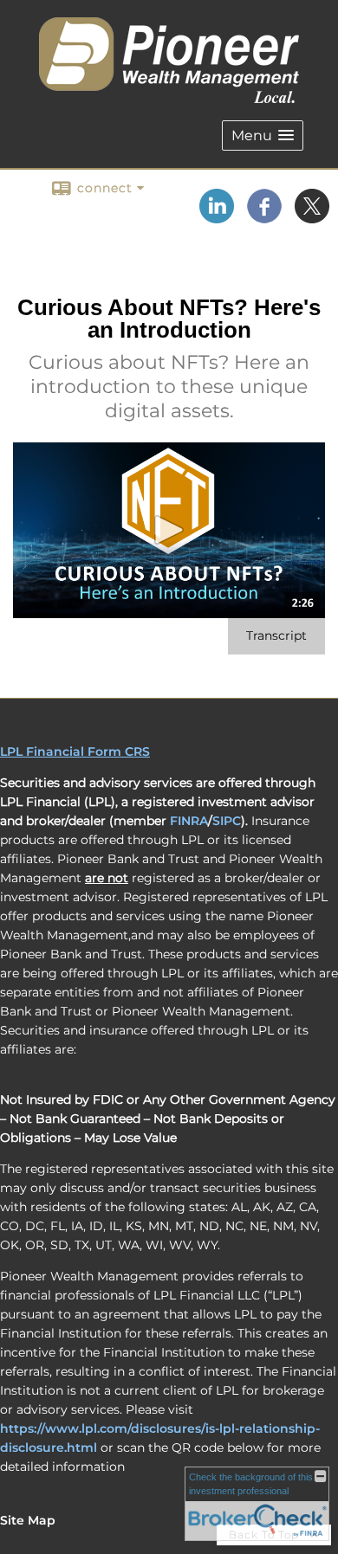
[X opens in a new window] (312, 217)
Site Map (27, 1520)
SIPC (226, 821)
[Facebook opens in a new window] (264, 217)
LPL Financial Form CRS (75, 751)
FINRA (189, 821)
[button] (262, 135)
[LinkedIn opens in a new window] (216, 217)
